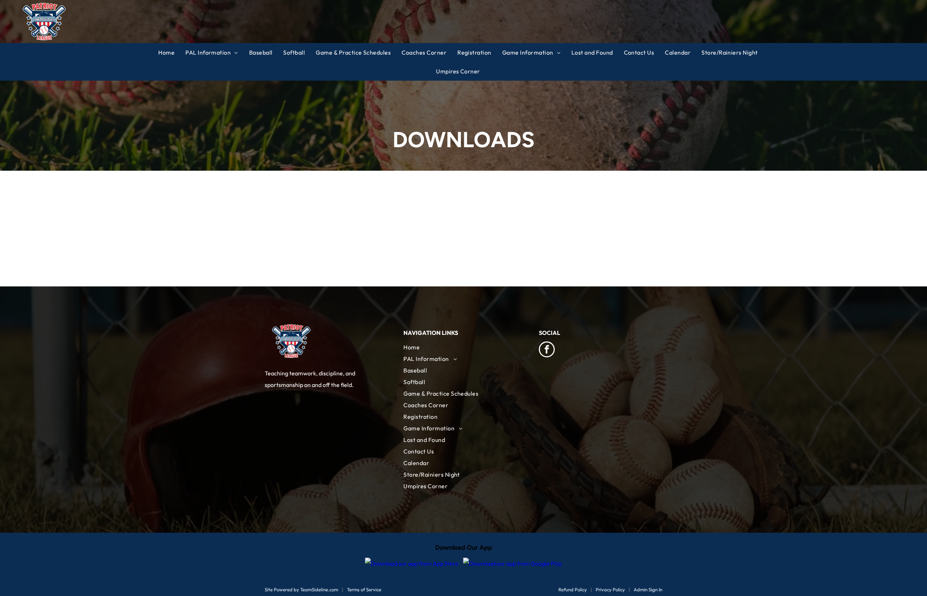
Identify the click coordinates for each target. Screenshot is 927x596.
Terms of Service (364, 589)
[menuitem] (171, 52)
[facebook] (547, 350)
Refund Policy (572, 589)
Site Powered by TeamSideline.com (301, 589)
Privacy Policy (610, 589)
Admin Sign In (648, 589)
